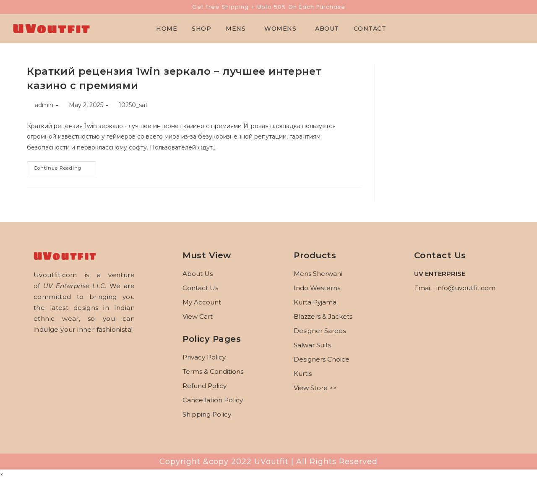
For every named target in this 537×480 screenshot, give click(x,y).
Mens (235, 28)
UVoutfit (52, 28)
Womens (280, 28)
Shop (201, 28)
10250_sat (133, 105)
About (327, 28)
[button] (237, 28)
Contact (370, 28)
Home (166, 28)
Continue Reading (65, 166)
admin (44, 105)
